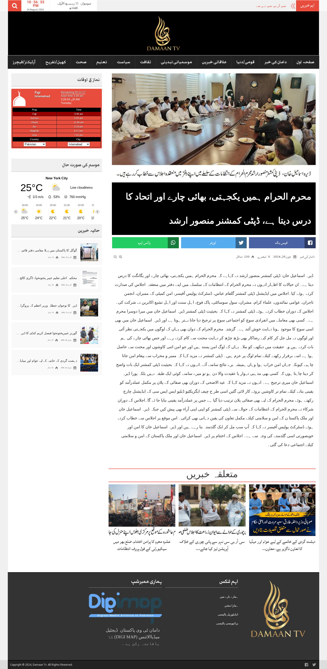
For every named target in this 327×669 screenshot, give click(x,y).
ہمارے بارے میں (229, 596)
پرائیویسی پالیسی (227, 623)
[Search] (14, 6)
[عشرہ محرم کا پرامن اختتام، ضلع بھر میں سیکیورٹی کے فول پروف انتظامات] (142, 510)
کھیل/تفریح (55, 62)
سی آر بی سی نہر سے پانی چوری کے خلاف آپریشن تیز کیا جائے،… (212, 545)
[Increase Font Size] (120, 256)
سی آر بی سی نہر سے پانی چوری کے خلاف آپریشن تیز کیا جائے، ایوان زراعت (235, 6)
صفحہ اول (305, 62)
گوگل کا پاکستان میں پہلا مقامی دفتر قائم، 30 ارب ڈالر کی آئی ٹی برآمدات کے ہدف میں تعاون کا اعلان (46, 250)
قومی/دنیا (245, 62)
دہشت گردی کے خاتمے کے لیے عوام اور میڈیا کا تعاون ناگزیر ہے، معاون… (282, 545)
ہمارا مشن (231, 605)
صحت (81, 62)
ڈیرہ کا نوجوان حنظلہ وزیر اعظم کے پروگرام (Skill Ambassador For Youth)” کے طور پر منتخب (46, 305)
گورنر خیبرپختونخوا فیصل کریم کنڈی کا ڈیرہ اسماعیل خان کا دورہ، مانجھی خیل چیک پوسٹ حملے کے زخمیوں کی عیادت (46, 333)
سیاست (123, 62)
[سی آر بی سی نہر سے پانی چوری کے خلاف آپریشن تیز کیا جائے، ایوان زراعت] (212, 510)
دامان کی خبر (275, 62)
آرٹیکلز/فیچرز (24, 62)
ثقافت (145, 62)
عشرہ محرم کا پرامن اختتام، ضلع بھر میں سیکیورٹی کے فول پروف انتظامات (142, 545)
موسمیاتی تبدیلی (176, 62)
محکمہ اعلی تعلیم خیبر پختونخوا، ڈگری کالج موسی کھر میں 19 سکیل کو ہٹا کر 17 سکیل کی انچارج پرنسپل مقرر (46, 278)
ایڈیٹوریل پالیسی (228, 614)
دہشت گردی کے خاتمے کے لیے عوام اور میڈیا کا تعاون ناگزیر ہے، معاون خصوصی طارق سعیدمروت (46, 360)
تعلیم (101, 62)
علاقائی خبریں (214, 62)
